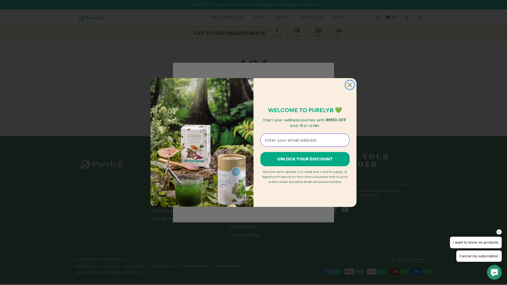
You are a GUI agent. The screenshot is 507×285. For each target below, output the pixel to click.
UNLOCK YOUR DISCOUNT (305, 159)
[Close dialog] (349, 84)
